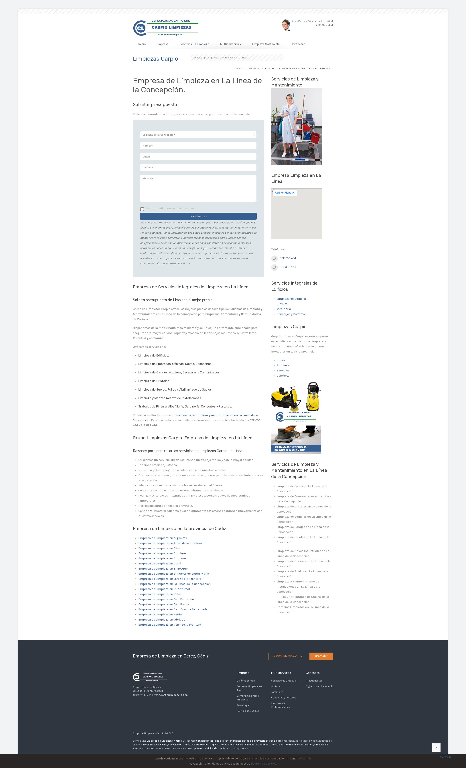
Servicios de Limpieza (194, 44)
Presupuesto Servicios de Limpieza (207, 748)
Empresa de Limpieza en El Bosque (163, 568)
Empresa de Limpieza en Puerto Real (164, 589)
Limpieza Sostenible (266, 44)
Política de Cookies (248, 710)
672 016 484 (288, 258)
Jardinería (284, 309)
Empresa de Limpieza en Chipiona (162, 558)
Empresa (162, 44)
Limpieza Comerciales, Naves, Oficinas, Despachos (238, 744)
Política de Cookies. (264, 763)
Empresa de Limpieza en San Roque (163, 604)
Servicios (283, 370)
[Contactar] (306, 24)
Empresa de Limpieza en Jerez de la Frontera (169, 578)
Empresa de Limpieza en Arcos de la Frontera (170, 543)
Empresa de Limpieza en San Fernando (166, 599)
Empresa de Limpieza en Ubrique (161, 619)
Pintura (282, 304)
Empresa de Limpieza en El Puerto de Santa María (173, 573)
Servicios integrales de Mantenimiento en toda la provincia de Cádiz (235, 740)
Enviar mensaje (198, 216)
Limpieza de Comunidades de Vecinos (291, 744)
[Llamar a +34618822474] (274, 258)
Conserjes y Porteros (291, 314)
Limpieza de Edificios (292, 298)
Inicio (142, 44)
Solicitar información (285, 656)
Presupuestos (314, 680)
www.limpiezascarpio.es (173, 694)
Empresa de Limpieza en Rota (159, 594)
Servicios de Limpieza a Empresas (188, 744)
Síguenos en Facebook (319, 686)
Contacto (283, 375)
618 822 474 (288, 267)
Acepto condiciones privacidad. (169, 208)
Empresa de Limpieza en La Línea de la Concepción (174, 584)
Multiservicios (229, 44)
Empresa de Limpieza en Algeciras (162, 538)
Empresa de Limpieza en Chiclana (162, 553)
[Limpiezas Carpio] (166, 26)
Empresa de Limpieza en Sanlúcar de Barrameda (173, 609)
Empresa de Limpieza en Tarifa (160, 614)
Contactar (298, 44)
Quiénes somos (246, 680)
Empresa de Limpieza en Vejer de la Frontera (169, 624)
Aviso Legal (243, 705)
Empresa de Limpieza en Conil (159, 563)
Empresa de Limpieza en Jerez (164, 740)
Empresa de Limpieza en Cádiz (160, 548)
